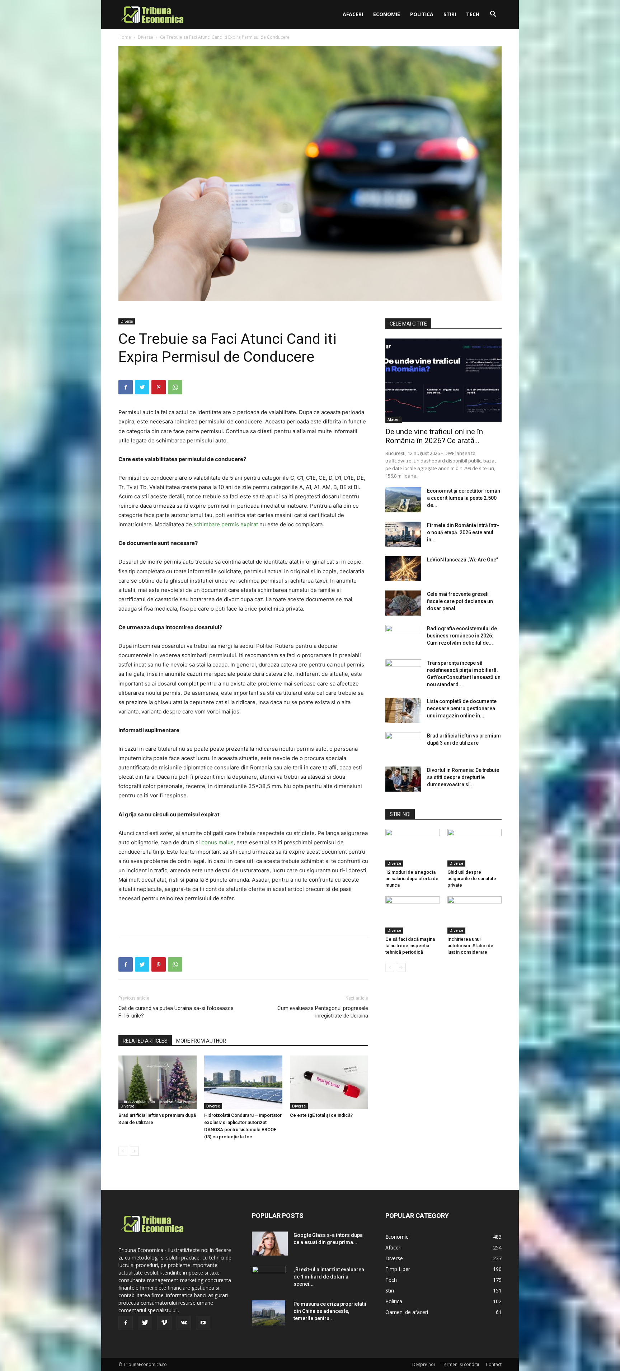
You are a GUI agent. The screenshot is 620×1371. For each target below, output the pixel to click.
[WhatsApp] (175, 387)
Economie (386, 14)
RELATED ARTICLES (145, 1041)
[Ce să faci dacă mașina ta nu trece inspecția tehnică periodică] (412, 915)
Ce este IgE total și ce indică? (321, 1115)
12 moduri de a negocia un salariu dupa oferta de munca (411, 878)
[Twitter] (142, 387)
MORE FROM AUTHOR (201, 1041)
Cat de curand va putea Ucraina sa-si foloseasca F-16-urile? (176, 1012)
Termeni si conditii (460, 1364)
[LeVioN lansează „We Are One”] (403, 568)
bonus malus (217, 842)
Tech (472, 14)
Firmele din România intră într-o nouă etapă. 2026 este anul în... (463, 532)
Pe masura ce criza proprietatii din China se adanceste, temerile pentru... (329, 1311)
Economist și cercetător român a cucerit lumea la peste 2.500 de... (463, 498)
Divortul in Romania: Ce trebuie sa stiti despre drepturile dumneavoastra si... (463, 777)
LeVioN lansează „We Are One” (462, 560)
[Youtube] (203, 1323)
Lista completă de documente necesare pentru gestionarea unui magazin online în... (462, 708)
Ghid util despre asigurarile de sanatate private (471, 878)
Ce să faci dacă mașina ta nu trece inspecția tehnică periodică (410, 945)
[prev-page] (122, 1151)
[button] (493, 14)
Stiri (449, 14)
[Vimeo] (164, 1323)
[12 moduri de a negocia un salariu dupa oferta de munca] (412, 847)
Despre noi (423, 1364)
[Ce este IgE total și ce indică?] (329, 1082)
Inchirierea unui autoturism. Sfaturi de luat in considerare (470, 945)
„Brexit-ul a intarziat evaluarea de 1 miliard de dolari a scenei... (328, 1277)
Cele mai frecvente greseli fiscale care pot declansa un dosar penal (460, 601)
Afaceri (353, 14)
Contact (494, 1364)
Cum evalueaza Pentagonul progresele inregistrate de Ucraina (322, 1012)
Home (124, 37)
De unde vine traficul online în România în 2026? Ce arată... (434, 436)
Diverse (145, 37)
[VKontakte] (184, 1323)
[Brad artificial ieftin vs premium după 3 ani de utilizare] (157, 1082)
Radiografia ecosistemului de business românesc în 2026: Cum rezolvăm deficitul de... (462, 636)
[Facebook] (125, 387)
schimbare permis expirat (225, 524)
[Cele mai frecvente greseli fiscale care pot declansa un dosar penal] (403, 603)
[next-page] (134, 1151)
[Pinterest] (158, 387)
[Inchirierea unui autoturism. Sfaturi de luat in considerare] (474, 915)
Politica (421, 14)
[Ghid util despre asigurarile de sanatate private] (474, 847)
